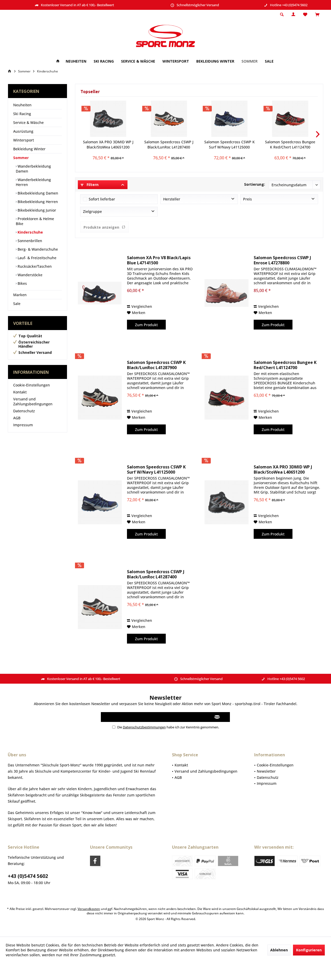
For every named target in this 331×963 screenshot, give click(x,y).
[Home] (58, 61)
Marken (20, 294)
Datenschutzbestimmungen (144, 727)
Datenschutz (24, 410)
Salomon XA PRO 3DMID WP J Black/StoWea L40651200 (108, 144)
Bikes (22, 283)
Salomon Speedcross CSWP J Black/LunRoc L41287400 (168, 144)
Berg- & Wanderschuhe (37, 249)
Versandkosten (89, 909)
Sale (16, 303)
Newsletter (266, 771)
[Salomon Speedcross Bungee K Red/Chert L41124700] (290, 119)
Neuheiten (22, 104)
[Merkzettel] (305, 14)
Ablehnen (279, 949)
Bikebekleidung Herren (37, 201)
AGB (16, 417)
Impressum (23, 424)
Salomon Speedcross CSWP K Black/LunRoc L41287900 (156, 365)
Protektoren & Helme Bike (35, 221)
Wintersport (23, 140)
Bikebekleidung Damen (37, 193)
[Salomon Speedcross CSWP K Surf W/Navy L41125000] (229, 119)
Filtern (92, 184)
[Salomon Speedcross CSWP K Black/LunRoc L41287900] (100, 397)
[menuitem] (317, 15)
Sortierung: (254, 184)
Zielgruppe (92, 211)
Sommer (21, 157)
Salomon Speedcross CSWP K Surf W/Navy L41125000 (229, 144)
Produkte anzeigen (101, 227)
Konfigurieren (309, 949)
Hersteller (171, 199)
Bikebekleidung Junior (36, 210)
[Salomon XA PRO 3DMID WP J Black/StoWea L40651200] (108, 119)
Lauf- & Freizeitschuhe (36, 257)
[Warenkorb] (317, 14)
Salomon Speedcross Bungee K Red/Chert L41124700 (290, 144)
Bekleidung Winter (29, 148)
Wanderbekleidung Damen (33, 169)
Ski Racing (22, 113)
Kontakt (20, 392)
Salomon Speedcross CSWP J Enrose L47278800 (282, 260)
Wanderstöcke (29, 274)
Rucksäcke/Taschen (34, 266)
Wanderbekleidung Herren (33, 182)
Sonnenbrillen (29, 240)
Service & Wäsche (28, 122)
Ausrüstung (23, 131)
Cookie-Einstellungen (31, 385)
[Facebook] (95, 861)
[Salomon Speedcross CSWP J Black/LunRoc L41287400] (168, 119)
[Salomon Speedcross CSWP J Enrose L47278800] (227, 293)
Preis (247, 199)
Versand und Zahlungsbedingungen (32, 401)
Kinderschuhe (30, 232)
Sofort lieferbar (102, 199)
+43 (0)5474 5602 (28, 876)
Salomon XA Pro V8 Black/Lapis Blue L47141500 (159, 260)
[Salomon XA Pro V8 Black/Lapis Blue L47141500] (100, 293)
